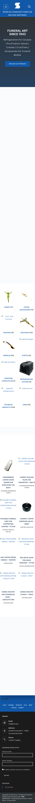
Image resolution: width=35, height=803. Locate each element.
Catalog (13, 708)
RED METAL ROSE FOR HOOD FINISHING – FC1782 (26, 560)
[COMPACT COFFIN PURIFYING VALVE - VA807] (26, 507)
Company (11, 705)
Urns (26, 405)
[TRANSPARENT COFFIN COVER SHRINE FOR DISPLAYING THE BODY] (8, 465)
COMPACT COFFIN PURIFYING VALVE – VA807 (26, 522)
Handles (8, 355)
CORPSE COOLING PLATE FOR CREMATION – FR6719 (26, 480)
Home (4, 705)
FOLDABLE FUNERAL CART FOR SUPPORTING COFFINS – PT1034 (8, 523)
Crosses (8, 333)
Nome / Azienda (7, 760)
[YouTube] (6, 699)
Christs (8, 307)
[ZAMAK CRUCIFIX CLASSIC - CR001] (26, 580)
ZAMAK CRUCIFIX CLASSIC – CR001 (26, 593)
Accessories (4, 491)
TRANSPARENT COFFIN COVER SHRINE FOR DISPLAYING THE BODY (8, 482)
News (30, 705)
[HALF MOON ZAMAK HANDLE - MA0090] (8, 546)
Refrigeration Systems (26, 380)
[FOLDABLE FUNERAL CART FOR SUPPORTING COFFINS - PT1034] (8, 507)
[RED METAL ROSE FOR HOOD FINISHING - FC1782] (26, 546)
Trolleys (8, 532)
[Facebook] (3, 699)
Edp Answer (23, 798)
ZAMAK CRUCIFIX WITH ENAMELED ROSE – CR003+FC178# (8, 596)
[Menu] (6, 7)
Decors (32, 566)
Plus (25, 705)
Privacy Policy (11, 800)
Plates (26, 355)
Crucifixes (26, 333)
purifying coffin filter (8, 380)
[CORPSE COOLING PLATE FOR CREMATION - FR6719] (26, 465)
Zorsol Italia (9, 787)
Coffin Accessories (26, 308)
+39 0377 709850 (14, 740)
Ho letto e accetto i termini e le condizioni (17, 769)
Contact (21, 708)
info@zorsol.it (13, 724)
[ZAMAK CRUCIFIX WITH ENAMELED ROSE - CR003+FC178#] (8, 580)
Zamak (11, 563)
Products (19, 705)
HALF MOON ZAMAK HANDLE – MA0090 (8, 559)
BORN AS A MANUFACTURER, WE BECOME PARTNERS (17, 13)
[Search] (29, 6)
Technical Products (8, 406)
